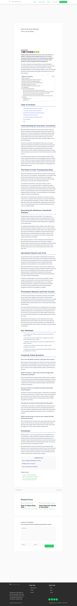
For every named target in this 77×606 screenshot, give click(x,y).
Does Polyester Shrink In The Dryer (47, 506)
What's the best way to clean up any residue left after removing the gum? (38, 95)
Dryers (29, 508)
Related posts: (26, 99)
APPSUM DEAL (41, 2)
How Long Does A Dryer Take (30, 478)
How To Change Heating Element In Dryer (31, 460)
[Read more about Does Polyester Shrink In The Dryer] (47, 503)
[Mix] (34, 52)
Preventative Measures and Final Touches (31, 85)
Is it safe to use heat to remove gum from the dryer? (33, 94)
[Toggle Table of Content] (52, 76)
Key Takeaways (25, 87)
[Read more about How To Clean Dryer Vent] (27, 503)
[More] (38, 52)
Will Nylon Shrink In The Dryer (28, 463)
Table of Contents (26, 78)
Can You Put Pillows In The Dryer (31, 476)
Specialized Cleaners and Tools (29, 84)
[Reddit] (26, 52)
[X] (24, 52)
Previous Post (18, 490)
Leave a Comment (24, 508)
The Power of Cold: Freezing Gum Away (31, 81)
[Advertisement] (38, 15)
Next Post (59, 490)
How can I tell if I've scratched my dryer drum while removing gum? (36, 92)
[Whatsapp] (36, 52)
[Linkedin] (28, 52)
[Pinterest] (30, 52)
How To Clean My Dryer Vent (30, 479)
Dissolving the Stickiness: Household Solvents (32, 82)
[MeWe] (32, 52)
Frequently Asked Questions (28, 88)
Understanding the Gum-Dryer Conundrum (31, 79)
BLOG (48, 2)
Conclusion (24, 97)
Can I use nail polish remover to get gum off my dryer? (34, 90)
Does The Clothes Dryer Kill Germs (30, 466)
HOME (34, 2)
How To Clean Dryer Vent (28, 506)
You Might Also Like (27, 98)
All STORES (55, 2)
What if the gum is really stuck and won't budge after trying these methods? (38, 91)
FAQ (24, 121)
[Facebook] (22, 52)
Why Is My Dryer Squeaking (30, 475)
